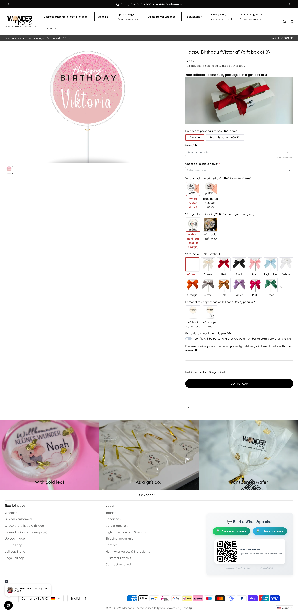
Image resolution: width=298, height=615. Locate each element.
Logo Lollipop (14, 558)
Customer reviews (118, 558)
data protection (117, 525)
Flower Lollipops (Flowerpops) (26, 532)
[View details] (149, 455)
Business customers (18, 519)
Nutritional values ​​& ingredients (205, 372)
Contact (111, 545)
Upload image (15, 538)
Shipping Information (120, 538)
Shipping (208, 66)
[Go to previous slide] (8, 4)
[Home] (20, 21)
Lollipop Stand (15, 551)
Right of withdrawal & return (126, 532)
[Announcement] (149, 4)
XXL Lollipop (13, 545)
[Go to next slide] (289, 4)
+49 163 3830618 (284, 38)
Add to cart (239, 383)
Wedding (11, 513)
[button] (284, 607)
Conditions (113, 519)
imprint (111, 513)
